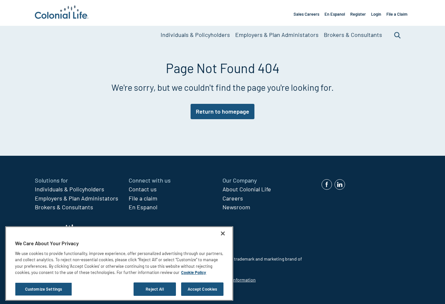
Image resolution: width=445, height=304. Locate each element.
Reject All (155, 289)
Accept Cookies (202, 289)
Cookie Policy (193, 272)
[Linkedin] (340, 184)
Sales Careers (306, 14)
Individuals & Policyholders (195, 34)
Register (358, 14)
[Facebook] (327, 184)
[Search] (397, 35)
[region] (119, 263)
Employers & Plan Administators (277, 34)
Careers (233, 198)
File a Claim (397, 14)
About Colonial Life (247, 189)
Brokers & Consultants (353, 34)
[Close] (223, 233)
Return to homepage (222, 111)
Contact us (143, 189)
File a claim (143, 198)
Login (376, 14)
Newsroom (236, 207)
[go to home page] (62, 13)
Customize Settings (43, 289)
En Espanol (334, 14)
